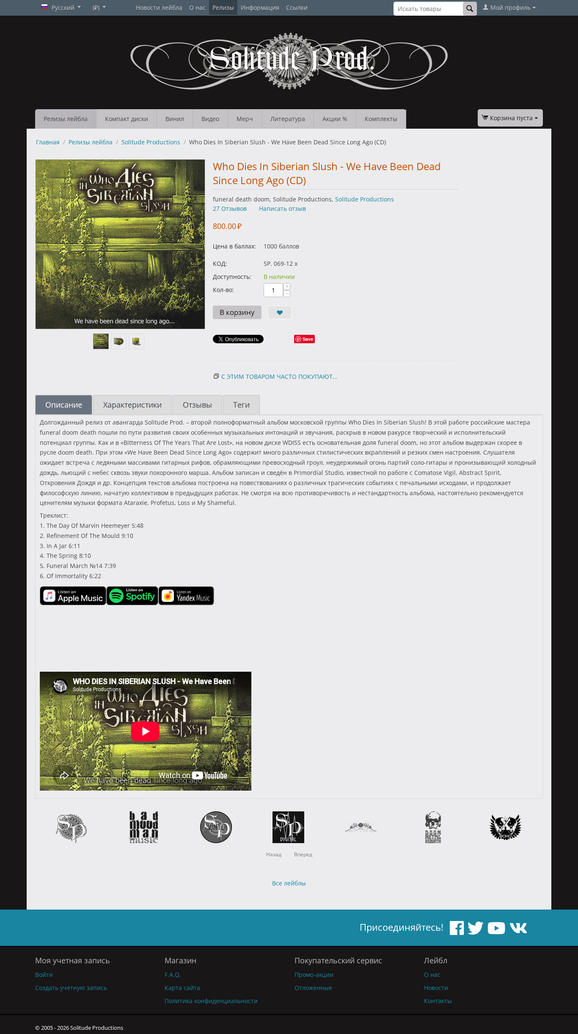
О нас (197, 7)
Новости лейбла (159, 7)
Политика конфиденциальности (211, 1001)
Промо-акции (314, 975)
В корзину (237, 312)
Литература (287, 119)
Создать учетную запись (71, 988)
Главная (48, 142)
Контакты (438, 1001)
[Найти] (470, 9)
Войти (44, 975)
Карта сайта (182, 988)
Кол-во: (223, 290)
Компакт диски (126, 119)
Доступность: (232, 277)
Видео (210, 119)
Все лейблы (289, 883)
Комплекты (381, 119)
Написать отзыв (282, 208)
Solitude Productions (150, 142)
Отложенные (313, 988)
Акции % (334, 119)
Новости (436, 988)
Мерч (245, 119)
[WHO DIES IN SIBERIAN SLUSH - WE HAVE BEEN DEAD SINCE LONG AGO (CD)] (120, 244)
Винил (174, 119)
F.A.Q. (173, 975)
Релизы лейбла (66, 119)
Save (308, 339)
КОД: (220, 263)
